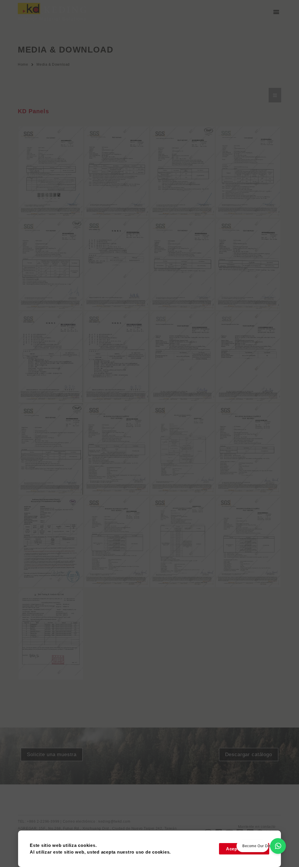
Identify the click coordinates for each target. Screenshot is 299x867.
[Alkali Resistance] (116, 264)
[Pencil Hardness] (248, 356)
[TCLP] (51, 634)
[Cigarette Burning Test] (182, 356)
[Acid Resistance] (248, 264)
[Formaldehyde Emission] (182, 171)
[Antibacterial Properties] (248, 171)
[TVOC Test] (116, 171)
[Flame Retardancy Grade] (51, 264)
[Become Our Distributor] (277, 845)
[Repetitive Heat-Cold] (116, 541)
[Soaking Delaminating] (182, 541)
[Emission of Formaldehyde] (51, 449)
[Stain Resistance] (182, 264)
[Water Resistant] (248, 541)
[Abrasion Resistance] (116, 449)
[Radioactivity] (51, 541)
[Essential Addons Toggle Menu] (275, 95)
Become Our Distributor (262, 846)
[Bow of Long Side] (51, 356)
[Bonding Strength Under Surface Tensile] (248, 449)
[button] (276, 12)
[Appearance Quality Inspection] (182, 449)
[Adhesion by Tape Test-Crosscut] (51, 171)
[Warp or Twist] (116, 356)
